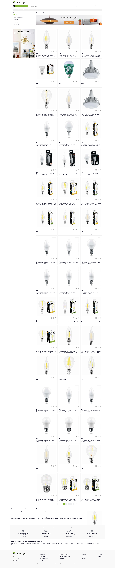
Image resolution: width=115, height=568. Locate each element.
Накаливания (16, 19)
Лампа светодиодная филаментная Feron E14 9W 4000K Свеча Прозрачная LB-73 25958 (91, 381)
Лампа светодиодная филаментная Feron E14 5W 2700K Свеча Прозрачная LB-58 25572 (91, 145)
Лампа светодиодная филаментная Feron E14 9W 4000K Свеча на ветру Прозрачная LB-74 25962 (68, 471)
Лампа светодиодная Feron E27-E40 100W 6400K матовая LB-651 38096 (90, 85)
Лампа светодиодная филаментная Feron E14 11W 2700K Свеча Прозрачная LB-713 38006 (46, 56)
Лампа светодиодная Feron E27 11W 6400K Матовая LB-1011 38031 (90, 441)
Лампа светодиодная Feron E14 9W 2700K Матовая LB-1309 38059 (90, 293)
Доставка (82, 2)
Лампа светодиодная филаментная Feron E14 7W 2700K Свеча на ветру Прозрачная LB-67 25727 (68, 234)
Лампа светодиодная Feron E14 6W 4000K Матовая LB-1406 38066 (90, 174)
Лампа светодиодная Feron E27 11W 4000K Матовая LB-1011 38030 (68, 441)
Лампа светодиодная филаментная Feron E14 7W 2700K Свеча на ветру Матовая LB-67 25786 (91, 234)
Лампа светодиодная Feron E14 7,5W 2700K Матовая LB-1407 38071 (90, 263)
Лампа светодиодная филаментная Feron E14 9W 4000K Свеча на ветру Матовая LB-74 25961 (46, 471)
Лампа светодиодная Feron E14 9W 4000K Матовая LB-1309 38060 (68, 411)
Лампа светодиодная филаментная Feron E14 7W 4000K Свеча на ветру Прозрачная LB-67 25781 (91, 323)
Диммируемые (16, 24)
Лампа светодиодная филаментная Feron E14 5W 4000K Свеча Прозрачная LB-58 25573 (91, 204)
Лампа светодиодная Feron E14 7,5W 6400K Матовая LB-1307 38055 (68, 293)
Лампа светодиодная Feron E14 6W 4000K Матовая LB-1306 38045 (45, 174)
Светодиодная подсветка (64, 556)
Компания (94, 2)
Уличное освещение (63, 552)
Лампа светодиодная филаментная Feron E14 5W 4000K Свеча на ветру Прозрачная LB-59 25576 (46, 234)
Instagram (100, 552)
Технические (16, 27)
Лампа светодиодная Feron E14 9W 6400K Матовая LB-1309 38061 (90, 411)
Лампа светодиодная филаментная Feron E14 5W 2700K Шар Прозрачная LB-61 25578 (68, 204)
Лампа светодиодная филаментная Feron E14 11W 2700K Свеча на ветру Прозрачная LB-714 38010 (91, 56)
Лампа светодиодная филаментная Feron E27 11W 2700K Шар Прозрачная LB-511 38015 (46, 500)
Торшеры (42, 560)
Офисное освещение (63, 554)
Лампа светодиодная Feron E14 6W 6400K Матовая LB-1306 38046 (45, 263)
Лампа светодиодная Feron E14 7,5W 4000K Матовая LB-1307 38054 (45, 293)
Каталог (14, 12)
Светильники (42, 554)
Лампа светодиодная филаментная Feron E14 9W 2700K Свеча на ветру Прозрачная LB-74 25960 (46, 382)
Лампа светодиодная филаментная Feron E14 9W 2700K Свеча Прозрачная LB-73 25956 (68, 352)
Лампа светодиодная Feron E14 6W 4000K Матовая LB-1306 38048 (68, 174)
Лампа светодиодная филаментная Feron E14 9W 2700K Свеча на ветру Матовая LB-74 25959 (91, 352)
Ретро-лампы (16, 26)
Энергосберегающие (18, 17)
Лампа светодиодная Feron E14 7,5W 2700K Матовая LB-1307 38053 (68, 263)
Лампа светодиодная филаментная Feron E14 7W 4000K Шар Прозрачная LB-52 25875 (46, 352)
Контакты (100, 2)
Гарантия (88, 2)
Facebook (100, 556)
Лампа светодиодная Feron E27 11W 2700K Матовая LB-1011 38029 (45, 441)
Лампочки (15, 14)
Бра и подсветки (43, 556)
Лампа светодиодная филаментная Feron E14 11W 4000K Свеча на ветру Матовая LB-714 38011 (68, 115)
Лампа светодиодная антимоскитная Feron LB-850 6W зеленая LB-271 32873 (69, 85)
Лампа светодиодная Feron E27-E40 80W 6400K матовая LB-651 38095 (90, 115)
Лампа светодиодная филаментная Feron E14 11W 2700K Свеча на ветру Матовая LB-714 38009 (68, 56)
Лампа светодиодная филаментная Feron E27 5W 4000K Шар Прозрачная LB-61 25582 (91, 500)
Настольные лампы (44, 558)
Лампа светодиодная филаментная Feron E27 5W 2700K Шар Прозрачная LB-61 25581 (69, 500)
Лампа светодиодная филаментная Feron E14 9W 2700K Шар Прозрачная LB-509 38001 (68, 381)
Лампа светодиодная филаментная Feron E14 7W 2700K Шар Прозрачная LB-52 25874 (46, 322)
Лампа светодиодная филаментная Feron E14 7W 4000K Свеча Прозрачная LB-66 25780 (68, 322)
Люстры (41, 552)
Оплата (76, 2)
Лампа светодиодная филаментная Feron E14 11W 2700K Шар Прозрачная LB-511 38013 (46, 115)
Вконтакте (100, 554)
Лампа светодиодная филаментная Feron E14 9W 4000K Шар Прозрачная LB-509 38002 (91, 470)
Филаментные (16, 21)
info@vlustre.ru (17, 560)
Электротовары (62, 560)
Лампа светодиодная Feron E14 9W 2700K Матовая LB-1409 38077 (45, 411)
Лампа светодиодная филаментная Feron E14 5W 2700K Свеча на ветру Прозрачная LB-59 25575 (46, 204)
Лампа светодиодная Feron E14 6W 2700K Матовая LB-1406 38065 (68, 145)
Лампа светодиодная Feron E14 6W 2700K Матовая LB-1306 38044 (45, 145)
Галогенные (16, 22)
